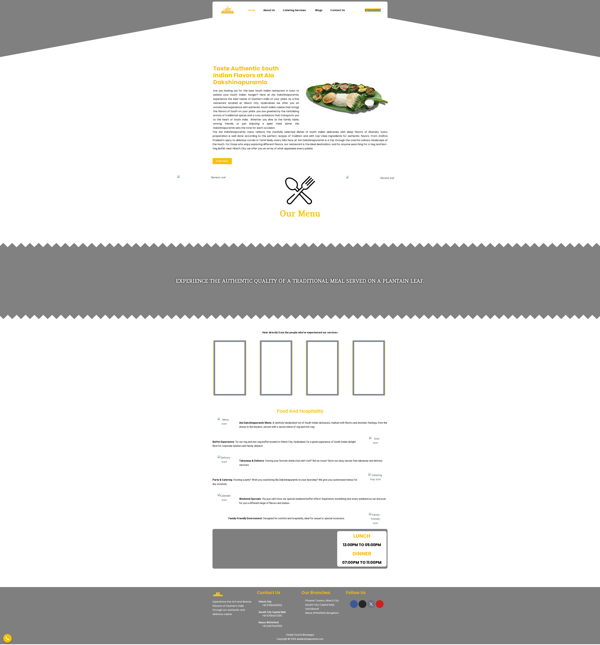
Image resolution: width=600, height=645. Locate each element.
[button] (295, 10)
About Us (269, 10)
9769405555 (373, 10)
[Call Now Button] (7, 638)
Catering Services (294, 10)
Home (251, 10)
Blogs (318, 10)
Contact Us (337, 10)
